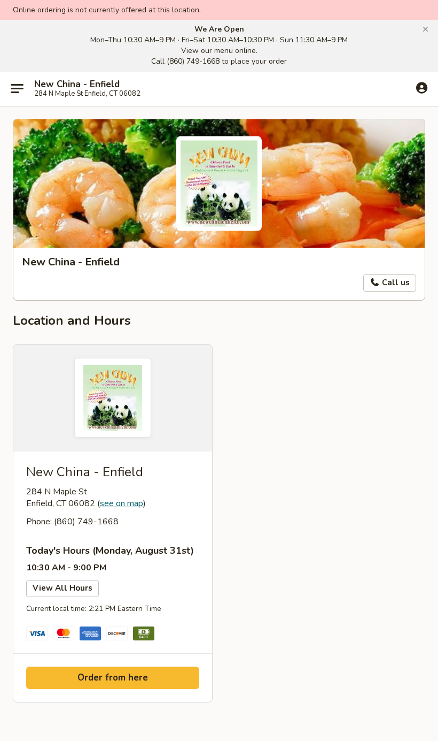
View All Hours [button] (62, 588)
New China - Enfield (77, 84)
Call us (395, 282)
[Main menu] (17, 89)
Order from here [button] (112, 677)
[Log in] (422, 88)
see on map (121, 503)
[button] (425, 29)
